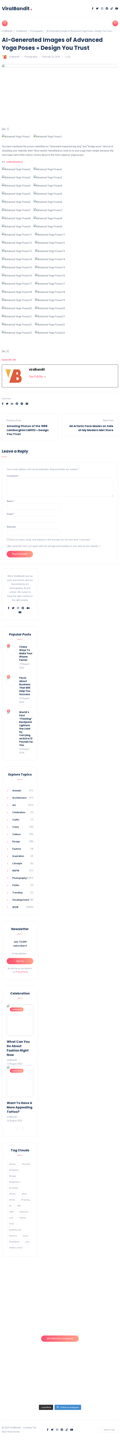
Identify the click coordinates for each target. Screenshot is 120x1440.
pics (28, 1242)
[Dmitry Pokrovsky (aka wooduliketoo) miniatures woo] (30, 1386)
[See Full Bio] (45, 376)
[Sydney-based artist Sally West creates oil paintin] (90, 1386)
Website (11, 526)
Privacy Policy (22, 972)
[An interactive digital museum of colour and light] (90, 1284)
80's (19, 1206)
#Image (12, 1176)
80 (10, 1206)
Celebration (18, 812)
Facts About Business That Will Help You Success (24, 686)
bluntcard (24, 1212)
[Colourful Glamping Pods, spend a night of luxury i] (90, 1318)
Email (10, 514)
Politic (15, 885)
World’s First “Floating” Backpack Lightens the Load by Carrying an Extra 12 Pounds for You (26, 729)
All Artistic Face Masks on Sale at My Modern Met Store (91, 428)
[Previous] (17, 1128)
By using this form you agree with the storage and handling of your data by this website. (54, 546)
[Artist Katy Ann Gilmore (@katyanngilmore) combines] (30, 1284)
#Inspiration (14, 1182)
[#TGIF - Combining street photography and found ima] (90, 1352)
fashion (22, 1218)
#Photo (12, 1194)
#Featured (13, 1170)
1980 (11, 1212)
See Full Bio (36, 376)
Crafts (15, 819)
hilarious (13, 1236)
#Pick (24, 1194)
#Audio (12, 1164)
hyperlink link (9, 359)
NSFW (15, 870)
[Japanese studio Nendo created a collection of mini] (30, 1352)
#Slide (12, 1200)
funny (11, 1223)
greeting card (15, 1230)
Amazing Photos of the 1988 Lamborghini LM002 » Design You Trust (28, 430)
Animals (16, 790)
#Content (26, 1164)
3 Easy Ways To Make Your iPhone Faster (25, 653)
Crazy (15, 827)
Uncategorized (20, 899)
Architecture (19, 797)
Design (16, 841)
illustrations (14, 1242)
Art (14, 805)
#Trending (25, 1200)
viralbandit (14, 56)
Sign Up (20, 961)
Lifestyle (17, 863)
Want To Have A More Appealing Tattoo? (19, 1107)
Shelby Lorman (15, 1247)
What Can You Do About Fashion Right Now (18, 1048)
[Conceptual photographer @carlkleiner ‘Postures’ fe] (30, 1318)
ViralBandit (17, 8)
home (25, 1236)
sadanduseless (14, 161)
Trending (17, 892)
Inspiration (18, 856)
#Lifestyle (13, 1188)
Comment (13, 476)
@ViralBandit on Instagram (60, 1338)
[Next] (22, 1128)
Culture (16, 834)
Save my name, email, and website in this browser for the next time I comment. (49, 539)
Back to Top (109, 1430)
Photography (31, 56)
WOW (15, 907)
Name (11, 501)
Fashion (16, 848)
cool (11, 1218)
